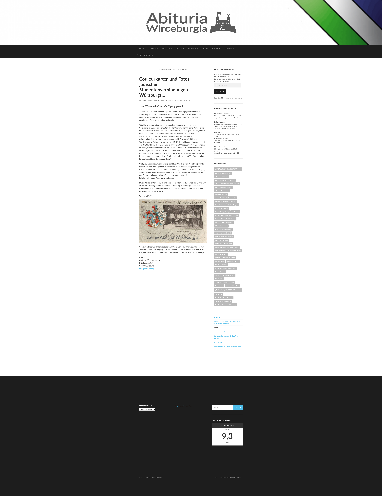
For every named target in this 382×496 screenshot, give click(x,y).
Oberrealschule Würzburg (223, 229)
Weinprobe (218, 294)
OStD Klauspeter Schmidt (223, 233)
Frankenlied (235, 212)
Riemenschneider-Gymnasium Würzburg (228, 250)
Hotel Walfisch (230, 219)
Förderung (216, 48)
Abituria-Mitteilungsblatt (223, 173)
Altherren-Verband (221, 194)
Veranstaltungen (146, 55)
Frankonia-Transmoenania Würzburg (226, 215)
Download (229, 48)
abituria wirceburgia (153, 478)
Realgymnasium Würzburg (223, 243)
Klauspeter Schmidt (221, 226)
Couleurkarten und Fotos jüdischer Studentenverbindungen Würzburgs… (164, 87)
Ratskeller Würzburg (221, 240)
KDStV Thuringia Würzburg (223, 222)
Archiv (205, 48)
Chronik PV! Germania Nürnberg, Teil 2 (227, 346)
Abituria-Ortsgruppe (221, 177)
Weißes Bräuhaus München (223, 298)
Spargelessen (219, 279)
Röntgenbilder (219, 261)
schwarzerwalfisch (163, 100)
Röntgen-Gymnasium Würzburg (225, 257)
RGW (237, 247)
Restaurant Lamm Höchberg (224, 247)
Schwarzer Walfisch (233, 261)
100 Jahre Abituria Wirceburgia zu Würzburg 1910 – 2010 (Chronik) (226, 168)
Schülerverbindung (221, 264)
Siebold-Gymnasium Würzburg (224, 275)
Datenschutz (193, 48)
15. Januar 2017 (145, 100)
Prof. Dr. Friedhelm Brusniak (224, 236)
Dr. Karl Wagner (233, 205)
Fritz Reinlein (219, 219)
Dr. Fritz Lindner (220, 205)
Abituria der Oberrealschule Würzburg (227, 183)
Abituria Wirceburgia (222, 191)
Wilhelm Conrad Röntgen (223, 301)
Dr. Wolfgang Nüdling (222, 212)
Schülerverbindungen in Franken (225, 268)
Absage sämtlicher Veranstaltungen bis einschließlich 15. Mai (227, 322)
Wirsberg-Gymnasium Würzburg (225, 305)
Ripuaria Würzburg (221, 254)
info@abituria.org (146, 268)
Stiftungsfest (219, 286)
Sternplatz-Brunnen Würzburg (224, 282)
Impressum (180, 48)
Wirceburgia (167, 48)
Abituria (154, 48)
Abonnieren (220, 91)
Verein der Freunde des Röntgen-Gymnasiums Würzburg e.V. (225, 290)
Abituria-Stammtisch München (224, 180)
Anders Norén (229, 478)
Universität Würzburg (232, 286)
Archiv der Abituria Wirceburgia (225, 198)
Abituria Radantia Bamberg (223, 187)
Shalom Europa (220, 272)
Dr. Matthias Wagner (221, 208)
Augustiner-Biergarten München (225, 201)
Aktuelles (143, 48)
